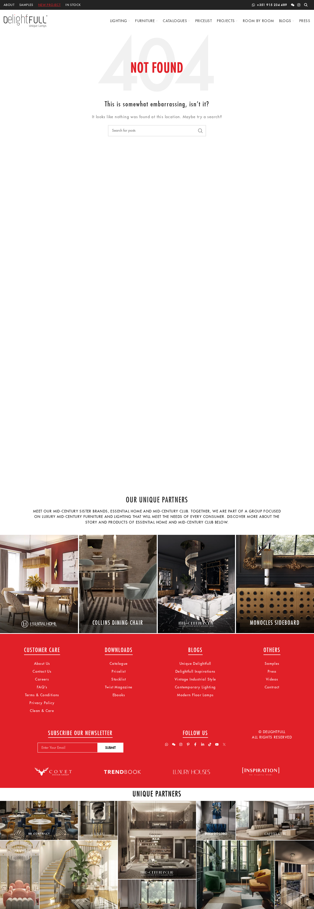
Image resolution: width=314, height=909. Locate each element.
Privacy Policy (41, 703)
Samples (272, 663)
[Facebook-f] (195, 744)
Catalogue (119, 663)
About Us (42, 663)
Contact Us (42, 671)
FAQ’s (42, 687)
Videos (272, 679)
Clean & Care (42, 710)
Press (272, 671)
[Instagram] (299, 5)
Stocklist (118, 679)
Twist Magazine (118, 687)
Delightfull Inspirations (195, 671)
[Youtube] (217, 744)
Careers (42, 679)
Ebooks (119, 695)
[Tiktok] (209, 744)
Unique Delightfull (195, 663)
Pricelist (119, 671)
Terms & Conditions (42, 695)
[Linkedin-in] (202, 744)
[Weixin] (292, 5)
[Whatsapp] (166, 744)
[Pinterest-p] (188, 744)
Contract (272, 687)
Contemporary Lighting (195, 687)
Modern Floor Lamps (195, 695)
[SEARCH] (200, 130)
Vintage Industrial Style (195, 679)
